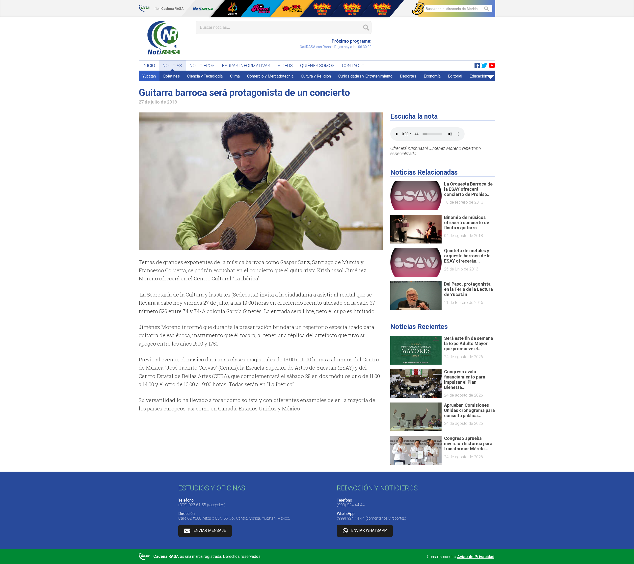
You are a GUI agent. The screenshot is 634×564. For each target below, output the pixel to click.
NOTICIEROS (201, 65)
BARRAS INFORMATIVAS (246, 65)
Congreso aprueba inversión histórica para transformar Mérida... (468, 443)
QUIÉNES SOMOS (317, 65)
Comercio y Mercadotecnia (270, 76)
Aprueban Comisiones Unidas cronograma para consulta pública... (469, 410)
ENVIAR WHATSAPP (369, 530)
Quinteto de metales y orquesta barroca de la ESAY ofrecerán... (467, 256)
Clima (235, 76)
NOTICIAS (172, 65)
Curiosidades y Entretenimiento (365, 76)
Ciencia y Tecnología (205, 76)
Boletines (171, 76)
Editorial (455, 76)
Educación (478, 76)
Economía (432, 76)
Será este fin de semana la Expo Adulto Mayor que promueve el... (468, 343)
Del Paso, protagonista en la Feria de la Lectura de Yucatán (468, 289)
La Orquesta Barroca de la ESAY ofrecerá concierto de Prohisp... (468, 189)
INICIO (148, 65)
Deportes (408, 76)
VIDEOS (285, 65)
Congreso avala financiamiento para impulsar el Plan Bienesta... (464, 379)
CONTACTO (353, 65)
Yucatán (149, 76)
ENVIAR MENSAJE (209, 530)
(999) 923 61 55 (192, 505)
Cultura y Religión (316, 76)
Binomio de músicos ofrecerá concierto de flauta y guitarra (466, 222)
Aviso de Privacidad (475, 556)
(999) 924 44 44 (351, 505)
